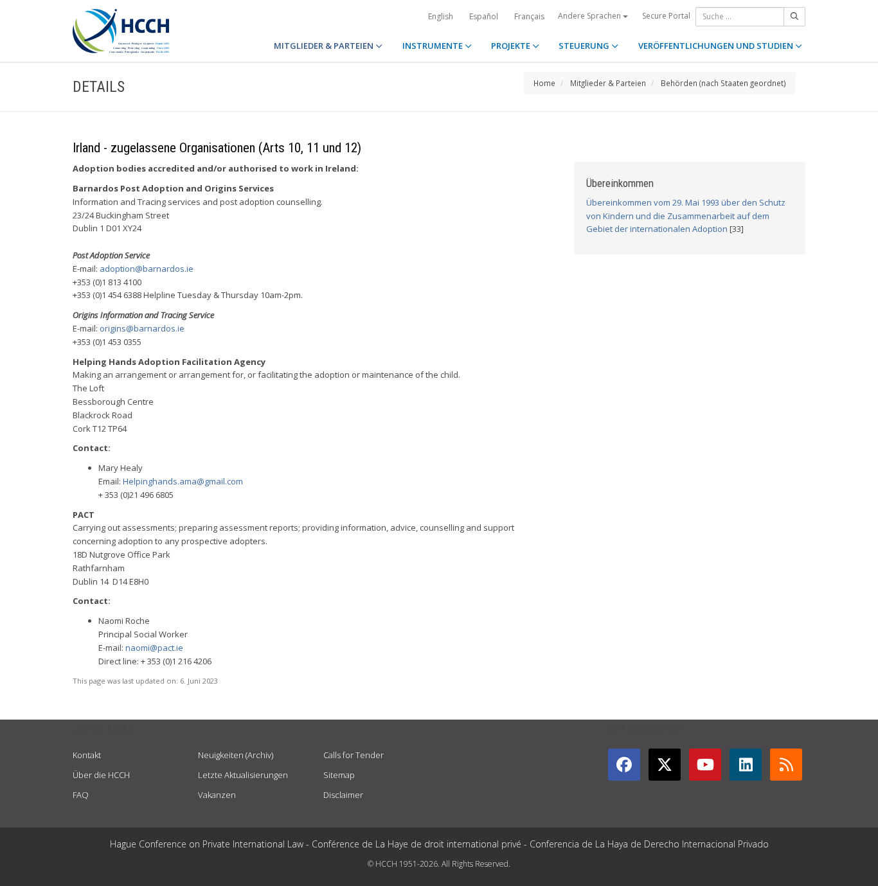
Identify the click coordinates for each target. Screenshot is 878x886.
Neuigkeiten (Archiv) (235, 755)
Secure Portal (666, 15)
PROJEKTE (511, 45)
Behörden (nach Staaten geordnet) (723, 83)
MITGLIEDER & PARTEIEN (324, 45)
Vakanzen (217, 795)
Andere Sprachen (590, 15)
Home (544, 83)
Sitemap (339, 775)
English (440, 16)
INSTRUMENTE (433, 45)
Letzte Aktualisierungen (243, 775)
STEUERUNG (585, 45)
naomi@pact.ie (154, 647)
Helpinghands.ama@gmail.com (183, 481)
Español (483, 16)
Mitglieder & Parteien (608, 83)
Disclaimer (343, 795)
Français (529, 16)
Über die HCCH (101, 775)
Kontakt (87, 755)
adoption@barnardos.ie (146, 268)
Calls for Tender (353, 755)
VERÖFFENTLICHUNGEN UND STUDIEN (716, 45)
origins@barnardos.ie (142, 328)
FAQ (81, 795)
